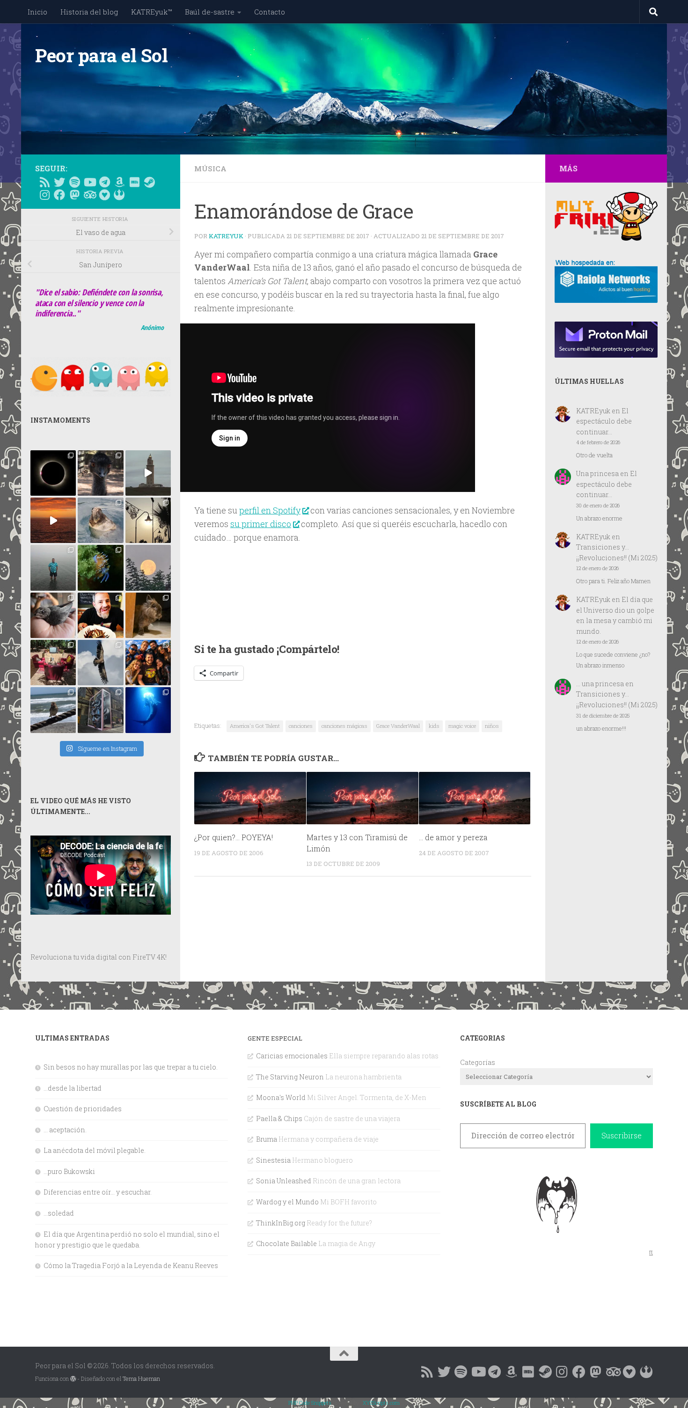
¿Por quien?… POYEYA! (233, 837)
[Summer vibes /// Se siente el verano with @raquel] (53, 567)
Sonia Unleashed (283, 1180)
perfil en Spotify (269, 510)
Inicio (37, 11)
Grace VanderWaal (398, 725)
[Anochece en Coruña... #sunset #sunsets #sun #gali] (53, 520)
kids (434, 725)
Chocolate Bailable (286, 1243)
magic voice (462, 725)
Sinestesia (273, 1160)
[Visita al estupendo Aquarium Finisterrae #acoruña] (100, 520)
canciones (301, 725)
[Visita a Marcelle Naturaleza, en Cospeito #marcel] (100, 473)
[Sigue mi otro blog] (119, 194)
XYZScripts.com (381, 1402)
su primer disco (260, 523)
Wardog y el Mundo (287, 1201)
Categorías (477, 1062)
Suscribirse (621, 1135)
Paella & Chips (279, 1118)
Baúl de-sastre (209, 11)
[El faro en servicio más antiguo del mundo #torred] (148, 473)
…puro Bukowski (69, 1171)
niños (492, 725)
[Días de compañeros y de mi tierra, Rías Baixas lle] (53, 662)
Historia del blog (89, 11)
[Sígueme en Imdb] (134, 182)
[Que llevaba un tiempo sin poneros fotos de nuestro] (148, 615)
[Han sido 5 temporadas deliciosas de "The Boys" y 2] (148, 662)
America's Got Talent (255, 725)
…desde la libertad (73, 1088)
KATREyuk (226, 236)
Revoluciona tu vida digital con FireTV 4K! (98, 957)
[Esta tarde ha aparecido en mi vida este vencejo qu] (53, 615)
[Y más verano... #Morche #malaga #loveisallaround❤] (148, 520)
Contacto (269, 11)
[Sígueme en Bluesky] (59, 182)
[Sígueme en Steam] (149, 182)
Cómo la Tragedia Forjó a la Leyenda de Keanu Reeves (131, 1265)
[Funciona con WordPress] (73, 1379)
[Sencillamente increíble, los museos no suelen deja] (100, 710)
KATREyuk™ (151, 11)
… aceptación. (65, 1129)
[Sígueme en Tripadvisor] (89, 194)
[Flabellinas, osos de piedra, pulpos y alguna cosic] (100, 567)
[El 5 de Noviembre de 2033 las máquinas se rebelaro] (100, 615)
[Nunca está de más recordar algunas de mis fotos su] (148, 710)
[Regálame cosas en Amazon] (119, 182)
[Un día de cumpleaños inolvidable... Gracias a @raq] (100, 662)
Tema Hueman (141, 1378)
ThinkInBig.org (280, 1222)
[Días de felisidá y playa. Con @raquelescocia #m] (53, 710)
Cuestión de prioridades (83, 1108)
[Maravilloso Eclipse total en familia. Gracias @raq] (53, 473)
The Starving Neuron (290, 1076)
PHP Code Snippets (309, 1402)
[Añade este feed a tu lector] (44, 182)
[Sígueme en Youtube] (89, 182)
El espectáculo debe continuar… (604, 421)
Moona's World (281, 1097)
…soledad (59, 1213)
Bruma (266, 1139)
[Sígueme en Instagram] (44, 194)
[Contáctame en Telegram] (104, 182)
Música (210, 168)
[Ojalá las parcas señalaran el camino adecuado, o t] (148, 567)
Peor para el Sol (101, 55)
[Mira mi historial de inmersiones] (104, 194)
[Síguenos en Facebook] (59, 194)
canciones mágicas (344, 725)
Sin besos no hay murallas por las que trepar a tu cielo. (131, 1067)
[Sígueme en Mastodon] (74, 194)
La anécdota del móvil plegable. (95, 1150)
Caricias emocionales (292, 1055)
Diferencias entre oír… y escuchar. (98, 1192)
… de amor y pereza (453, 837)
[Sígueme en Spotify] (74, 182)
